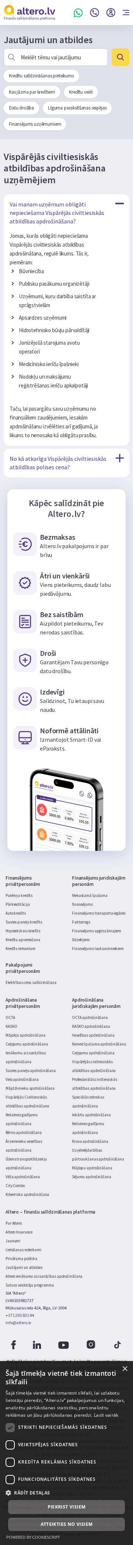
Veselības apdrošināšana (93, 1035)
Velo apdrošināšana (22, 1079)
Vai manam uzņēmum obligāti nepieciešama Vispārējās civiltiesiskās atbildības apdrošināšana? (57, 213)
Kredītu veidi (81, 92)
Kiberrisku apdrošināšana (27, 1194)
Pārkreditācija (18, 904)
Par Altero (14, 1223)
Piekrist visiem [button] (67, 1507)
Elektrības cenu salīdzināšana (31, 982)
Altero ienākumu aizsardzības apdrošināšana (44, 1276)
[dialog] (66, 1453)
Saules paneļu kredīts (24, 922)
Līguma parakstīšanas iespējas (77, 108)
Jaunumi (13, 1240)
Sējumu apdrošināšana (91, 1176)
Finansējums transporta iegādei (99, 913)
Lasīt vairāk (106, 1415)
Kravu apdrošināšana (90, 1141)
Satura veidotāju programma (30, 1285)
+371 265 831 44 (20, 1315)
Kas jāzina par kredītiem (32, 92)
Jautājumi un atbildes (24, 1267)
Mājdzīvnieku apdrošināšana (30, 1088)
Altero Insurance (19, 1232)
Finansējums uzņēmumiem (35, 124)
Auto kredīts (16, 913)
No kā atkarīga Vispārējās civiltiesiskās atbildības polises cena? (58, 463)
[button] (66, 1492)
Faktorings (81, 922)
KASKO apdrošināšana (91, 1026)
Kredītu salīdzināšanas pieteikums (41, 76)
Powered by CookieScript (33, 1537)
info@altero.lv (18, 1322)
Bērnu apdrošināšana (24, 1132)
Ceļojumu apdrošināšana (27, 1044)
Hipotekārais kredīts (23, 930)
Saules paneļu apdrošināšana (31, 1070)
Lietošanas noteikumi (23, 1249)
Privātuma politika (21, 1258)
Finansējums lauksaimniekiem (98, 948)
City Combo (15, 1185)
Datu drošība (21, 108)
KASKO (11, 1026)
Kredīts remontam (20, 948)
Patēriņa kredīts (19, 895)
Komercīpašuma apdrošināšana (99, 1044)
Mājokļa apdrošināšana (25, 1035)
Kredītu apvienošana (23, 939)
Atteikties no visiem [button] (67, 1524)
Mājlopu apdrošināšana (92, 1167)
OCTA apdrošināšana (90, 1017)
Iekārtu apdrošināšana (91, 1114)
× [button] (124, 1369)
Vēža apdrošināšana (23, 1176)
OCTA (10, 1017)
